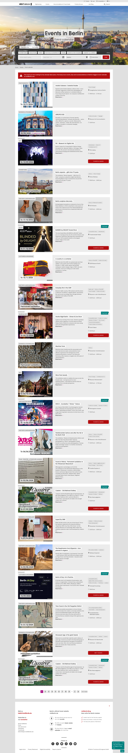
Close (123, 742)
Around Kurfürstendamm (94, 322)
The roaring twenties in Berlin (95, 607)
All (17, 47)
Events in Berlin (64, 33)
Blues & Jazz (23, 314)
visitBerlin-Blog (86, 711)
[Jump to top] (109, 706)
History (90, 173)
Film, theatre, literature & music (30, 459)
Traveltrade (21, 730)
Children (90, 521)
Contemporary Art (93, 147)
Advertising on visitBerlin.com (25, 731)
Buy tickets (98, 653)
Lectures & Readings (26, 256)
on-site (62, 719)
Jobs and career (22, 726)
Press (19, 725)
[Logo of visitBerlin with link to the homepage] (25, 4)
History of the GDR (93, 260)
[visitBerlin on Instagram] (66, 743)
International (91, 145)
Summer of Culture (93, 320)
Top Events (35, 47)
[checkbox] (23, 53)
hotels (71, 723)
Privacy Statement (33, 749)
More (108, 52)
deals (66, 723)
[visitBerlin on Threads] (57, 743)
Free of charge (92, 87)
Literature (101, 550)
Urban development (93, 523)
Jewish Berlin (91, 609)
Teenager (100, 116)
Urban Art (98, 145)
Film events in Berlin (93, 550)
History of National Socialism (95, 202)
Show (21, 227)
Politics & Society (93, 116)
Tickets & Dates (98, 161)
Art (20, 141)
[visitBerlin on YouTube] (61, 743)
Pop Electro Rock (25, 401)
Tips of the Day (25, 47)
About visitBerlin (22, 723)
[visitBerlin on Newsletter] (75, 743)
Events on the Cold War (94, 436)
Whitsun (100, 494)
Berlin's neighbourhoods (99, 463)
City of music (101, 320)
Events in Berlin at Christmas (95, 324)
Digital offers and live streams (95, 580)
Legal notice (22, 749)
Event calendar (64, 39)
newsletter (24, 719)
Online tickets (95, 57)
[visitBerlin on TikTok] (70, 743)
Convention (21, 728)
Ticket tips (100, 583)
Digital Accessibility (45, 749)
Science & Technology (26, 112)
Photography (23, 83)
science (106, 583)
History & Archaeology (27, 198)
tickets (59, 724)
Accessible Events (93, 231)
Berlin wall (91, 289)
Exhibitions (23, 170)
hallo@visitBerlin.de (25, 713)
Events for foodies (103, 318)
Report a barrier (56, 749)
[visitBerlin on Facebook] (52, 743)
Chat (122, 751)
